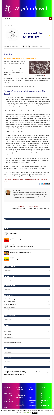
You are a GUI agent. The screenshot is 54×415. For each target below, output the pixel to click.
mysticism (14, 179)
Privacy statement (32, 405)
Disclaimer (31, 404)
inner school (41, 179)
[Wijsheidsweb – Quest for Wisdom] (27, 8)
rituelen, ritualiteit (7, 334)
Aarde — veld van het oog (9, 299)
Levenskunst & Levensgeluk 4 (18, 208)
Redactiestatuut (32, 400)
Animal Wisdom (5, 392)
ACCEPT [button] (35, 412)
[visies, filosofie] (28, 46)
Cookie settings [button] (27, 412)
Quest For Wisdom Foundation (11, 401)
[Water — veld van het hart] (23, 46)
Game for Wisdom (5, 400)
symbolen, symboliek (8, 337)
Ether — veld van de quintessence (11, 309)
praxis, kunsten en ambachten (10, 339)
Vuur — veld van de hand (9, 307)
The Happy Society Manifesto (16, 239)
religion (5, 181)
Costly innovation (13, 233)
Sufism (9, 179)
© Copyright (31, 402)
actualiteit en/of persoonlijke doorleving (12, 342)
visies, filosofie (7, 329)
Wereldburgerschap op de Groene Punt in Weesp (20, 252)
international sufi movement (31, 179)
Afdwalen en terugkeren (15, 259)
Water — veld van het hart (9, 301)
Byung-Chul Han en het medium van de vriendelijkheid (21, 246)
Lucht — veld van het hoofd (10, 304)
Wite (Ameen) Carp (10, 46)
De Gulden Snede (11, 393)
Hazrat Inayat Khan (20, 179)
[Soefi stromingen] (26, 46)
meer (48, 183)
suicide (45, 179)
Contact (30, 394)
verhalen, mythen (7, 331)
